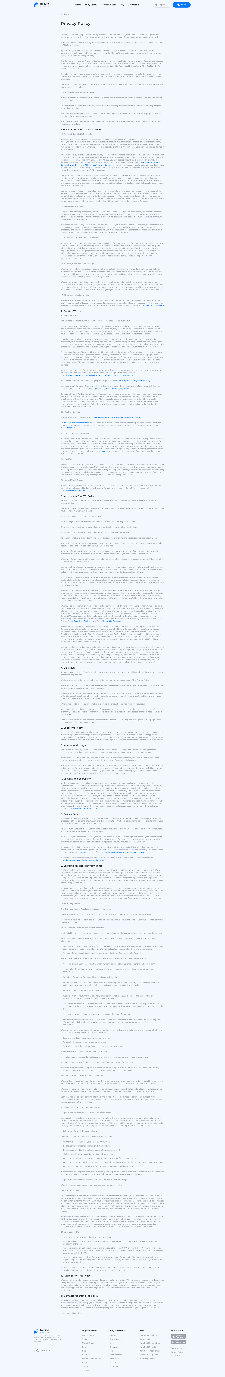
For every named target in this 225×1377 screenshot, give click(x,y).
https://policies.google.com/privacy (134, 381)
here (104, 451)
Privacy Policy (74, 165)
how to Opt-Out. (134, 417)
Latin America (116, 1355)
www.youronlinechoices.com (76, 423)
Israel (84, 1363)
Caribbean (114, 1367)
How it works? (108, 5)
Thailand (86, 1370)
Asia (112, 1343)
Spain (84, 1355)
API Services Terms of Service (98, 165)
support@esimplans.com (86, 808)
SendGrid (78, 621)
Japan (85, 1367)
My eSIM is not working (150, 1351)
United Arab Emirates (91, 1359)
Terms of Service (178, 1349)
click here (71, 428)
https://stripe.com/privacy (152, 306)
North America (116, 1339)
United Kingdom (89, 1343)
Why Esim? (91, 5)
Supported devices (148, 1335)
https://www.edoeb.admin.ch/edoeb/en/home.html (83, 860)
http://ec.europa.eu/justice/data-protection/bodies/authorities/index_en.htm (112, 852)
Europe (113, 1335)
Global (113, 1363)
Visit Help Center (147, 1359)
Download (133, 5)
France (85, 1351)
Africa (112, 1351)
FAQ (122, 5)
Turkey (85, 1339)
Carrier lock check (148, 1339)
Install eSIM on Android (150, 1343)
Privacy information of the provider (107, 417)
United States (88, 1335)
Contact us (175, 1356)
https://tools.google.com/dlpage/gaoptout (111, 389)
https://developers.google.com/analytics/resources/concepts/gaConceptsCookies (97, 375)
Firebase (88, 621)
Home (78, 5)
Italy (84, 1347)
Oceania (113, 1347)
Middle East (115, 1359)
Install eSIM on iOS (148, 1347)
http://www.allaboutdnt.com (73, 490)
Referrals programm (149, 1355)
